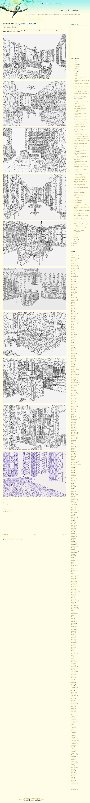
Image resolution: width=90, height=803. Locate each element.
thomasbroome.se (16, 499)
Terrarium (73, 722)
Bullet (72, 324)
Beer (72, 289)
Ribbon (72, 647)
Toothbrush (73, 742)
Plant (72, 618)
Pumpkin (73, 632)
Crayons (73, 398)
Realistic (73, 642)
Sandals (73, 663)
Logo (72, 531)
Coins (72, 387)
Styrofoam (73, 708)
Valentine (73, 756)
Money (72, 555)
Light (72, 526)
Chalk (72, 356)
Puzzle (72, 637)
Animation (73, 262)
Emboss (73, 430)
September (76, 70)
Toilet (72, 737)
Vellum (72, 758)
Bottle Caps (73, 319)
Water (72, 766)
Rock (72, 652)
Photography (73, 608)
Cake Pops (73, 334)
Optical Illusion (74, 575)
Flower (72, 453)
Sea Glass (73, 673)
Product (73, 631)
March (75, 237)
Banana (72, 279)
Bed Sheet (73, 287)
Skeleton (73, 677)
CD (72, 352)
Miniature (73, 552)
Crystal (72, 401)
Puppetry (73, 634)
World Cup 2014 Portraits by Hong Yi (81, 91)
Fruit (72, 457)
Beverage (73, 297)
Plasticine (73, 621)
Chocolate (73, 366)
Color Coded (73, 390)
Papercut (73, 594)
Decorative (73, 406)
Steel (72, 697)
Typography (14, 27)
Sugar (72, 711)
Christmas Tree (74, 369)
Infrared (72, 493)
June (75, 75)
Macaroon (73, 533)
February (75, 239)
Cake (72, 332)
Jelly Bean (73, 504)
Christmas (73, 368)
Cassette (73, 350)
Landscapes (73, 517)
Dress (72, 421)
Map (72, 539)
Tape (72, 717)
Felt (72, 443)
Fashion (73, 440)
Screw (72, 669)
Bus (72, 326)
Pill (72, 610)
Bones (72, 311)
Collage (72, 388)
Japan (72, 502)
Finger (72, 448)
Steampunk (73, 695)
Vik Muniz (73, 761)
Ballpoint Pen (74, 276)
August (75, 71)
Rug (72, 656)
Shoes (72, 676)
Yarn (72, 782)
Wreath (72, 780)
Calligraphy (73, 335)
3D (71, 254)
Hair (72, 477)
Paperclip (73, 592)
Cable (72, 331)
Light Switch (73, 528)
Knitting (72, 509)
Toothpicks (73, 745)
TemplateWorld (28, 799)
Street (72, 706)
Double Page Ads (74, 417)
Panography (73, 587)
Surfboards (73, 713)
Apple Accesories (74, 263)
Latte (72, 518)
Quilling (72, 640)
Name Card (73, 565)
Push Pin (73, 636)
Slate (72, 681)
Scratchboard (74, 668)
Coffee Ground (74, 384)
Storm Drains (74, 703)
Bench (72, 294)
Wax (72, 769)
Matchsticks (73, 544)
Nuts (72, 571)
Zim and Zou (73, 783)
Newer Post (5, 534)
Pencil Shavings (74, 600)
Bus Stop (73, 327)
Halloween (73, 478)
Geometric (73, 462)
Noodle (72, 568)
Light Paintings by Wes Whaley (80, 89)
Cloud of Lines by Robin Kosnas (80, 134)
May (74, 233)
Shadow (73, 674)
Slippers (73, 682)
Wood (72, 778)
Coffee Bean (73, 380)
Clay (72, 371)
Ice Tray (73, 491)
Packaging (73, 581)
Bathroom (73, 282)
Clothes (72, 372)
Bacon (72, 271)
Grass (72, 470)
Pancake (73, 586)
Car (72, 342)
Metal (72, 549)
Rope (72, 655)
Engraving (73, 435)
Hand (72, 480)
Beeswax (73, 291)
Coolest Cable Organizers (79, 124)
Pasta (72, 596)
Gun (72, 474)
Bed (72, 286)
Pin (72, 612)
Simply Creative (69, 9)
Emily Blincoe (74, 433)
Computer (73, 392)
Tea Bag (73, 719)
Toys (72, 748)
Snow (72, 685)
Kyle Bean (73, 512)
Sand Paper (73, 661)
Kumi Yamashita (74, 510)
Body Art (73, 308)
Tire (72, 729)
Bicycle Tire (73, 300)
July (74, 73)
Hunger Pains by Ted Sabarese (80, 108)
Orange (72, 576)
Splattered (73, 692)
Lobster (72, 530)
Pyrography (73, 639)
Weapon (73, 770)
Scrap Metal (73, 666)
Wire (72, 777)
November (76, 66)
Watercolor (73, 767)
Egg (72, 427)
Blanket (72, 305)
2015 (74, 61)
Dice (72, 412)
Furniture (73, 459)
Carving (72, 348)
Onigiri (72, 573)
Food (72, 454)
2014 (74, 62)
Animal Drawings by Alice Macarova (81, 138)
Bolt (72, 310)
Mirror (72, 554)
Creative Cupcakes (77, 202)
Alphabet (73, 257)
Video (72, 759)
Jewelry (72, 506)
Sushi (72, 714)
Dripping (73, 424)
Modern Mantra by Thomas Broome (19, 23)
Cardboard (73, 343)
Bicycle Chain (74, 299)
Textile (72, 724)
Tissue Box (73, 732)
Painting (73, 584)
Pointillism (73, 623)
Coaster (73, 376)
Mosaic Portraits (77, 190)
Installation (73, 494)
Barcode (73, 281)
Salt (72, 658)
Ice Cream (73, 490)
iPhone (72, 498)
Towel (72, 746)
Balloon (72, 274)
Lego (72, 523)
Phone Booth (74, 607)
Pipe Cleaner (74, 613)
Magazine (73, 536)
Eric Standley (74, 437)
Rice (72, 648)
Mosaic (72, 557)
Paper (72, 589)
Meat (72, 547)
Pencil (72, 599)
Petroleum (73, 603)
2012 (74, 245)
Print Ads (73, 629)
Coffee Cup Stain (74, 382)
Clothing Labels (74, 374)
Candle (72, 339)
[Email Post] (7, 504)
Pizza (72, 616)
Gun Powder (73, 475)
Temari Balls (73, 721)
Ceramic (73, 353)
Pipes (72, 615)
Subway (73, 709)
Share (4, 503)
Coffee (72, 379)
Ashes (72, 270)
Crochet (73, 400)
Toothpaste (73, 743)
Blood (72, 307)
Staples (72, 693)
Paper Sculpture (74, 591)
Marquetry (73, 543)
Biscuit (72, 303)
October (75, 68)
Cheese (72, 361)
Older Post (64, 534)
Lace (72, 514)
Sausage (73, 664)
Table (72, 716)
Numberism (73, 570)
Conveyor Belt (74, 393)
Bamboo (73, 278)
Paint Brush (73, 583)
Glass (72, 465)
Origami (73, 578)
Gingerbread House (75, 464)
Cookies (73, 395)
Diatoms (73, 411)
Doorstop (73, 416)
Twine (72, 751)
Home (35, 534)
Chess (72, 363)
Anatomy (73, 260)
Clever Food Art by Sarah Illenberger (81, 136)
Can (72, 337)
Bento (72, 295)
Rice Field (73, 650)
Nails (72, 563)
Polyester (73, 624)
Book (72, 315)
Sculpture (73, 671)
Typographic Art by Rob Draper (80, 179)
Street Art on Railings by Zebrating (81, 122)
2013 (74, 243)
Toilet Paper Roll (74, 740)
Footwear (73, 456)
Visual (72, 764)
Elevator (73, 429)
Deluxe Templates (38, 800)
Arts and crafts (74, 266)
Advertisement (74, 255)
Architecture (73, 265)
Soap (72, 689)
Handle (72, 481)
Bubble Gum (73, 323)
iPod (72, 501)
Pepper (72, 602)
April (75, 235)
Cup (72, 403)
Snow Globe (73, 687)
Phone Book (73, 605)
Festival (73, 445)
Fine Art (73, 446)
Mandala (73, 538)
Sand (72, 660)
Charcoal (73, 360)
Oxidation (73, 579)
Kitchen (72, 507)
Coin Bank (73, 385)
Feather (72, 441)
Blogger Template (27, 800)
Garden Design (74, 461)
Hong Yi (73, 486)
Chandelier (73, 358)
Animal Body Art (77, 159)
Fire (72, 449)
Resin (72, 645)
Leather (72, 522)
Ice (72, 488)
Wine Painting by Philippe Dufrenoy (81, 96)
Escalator (73, 438)
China (72, 364)
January (75, 241)
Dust (72, 425)
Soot (72, 690)
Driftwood (73, 422)
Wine (72, 775)
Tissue (72, 730)
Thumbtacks (73, 727)
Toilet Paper (73, 738)
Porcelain (73, 626)
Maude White (74, 546)
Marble (72, 541)
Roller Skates (74, 653)
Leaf (72, 520)
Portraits (73, 628)
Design (72, 409)
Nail (72, 562)
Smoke (72, 684)
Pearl (72, 597)
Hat (72, 483)
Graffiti (72, 467)
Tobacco (73, 735)
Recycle (73, 644)
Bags (72, 273)
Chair (72, 355)
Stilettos (73, 700)
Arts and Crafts (74, 268)
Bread (72, 321)
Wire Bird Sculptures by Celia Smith (81, 222)
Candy (72, 340)
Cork (72, 396)
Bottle (72, 318)
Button (72, 329)
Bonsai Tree (73, 313)
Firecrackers (73, 451)
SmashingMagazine (42, 799)
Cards (72, 345)
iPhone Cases (74, 499)
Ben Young (73, 292)
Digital (72, 414)
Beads (72, 284)
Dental (72, 408)
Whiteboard (73, 774)
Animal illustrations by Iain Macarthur (81, 213)
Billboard (73, 302)
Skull (72, 679)
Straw (72, 705)
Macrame (73, 534)
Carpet (72, 347)
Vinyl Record (74, 762)
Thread (72, 725)
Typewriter (73, 753)
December (76, 64)
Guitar (72, 472)
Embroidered (73, 432)
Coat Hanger (73, 377)
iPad (72, 496)
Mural (72, 560)
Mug (72, 559)
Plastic (72, 620)
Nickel (72, 567)
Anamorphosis (74, 258)
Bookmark (73, 316)
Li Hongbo (73, 525)
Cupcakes (73, 404)
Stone (72, 701)
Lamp (72, 515)
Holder (72, 485)
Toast (72, 733)
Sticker (72, 698)
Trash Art (73, 750)
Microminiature (74, 551)
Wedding (73, 772)
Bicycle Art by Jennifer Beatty (80, 164)
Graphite (73, 469)
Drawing (9, 27)
